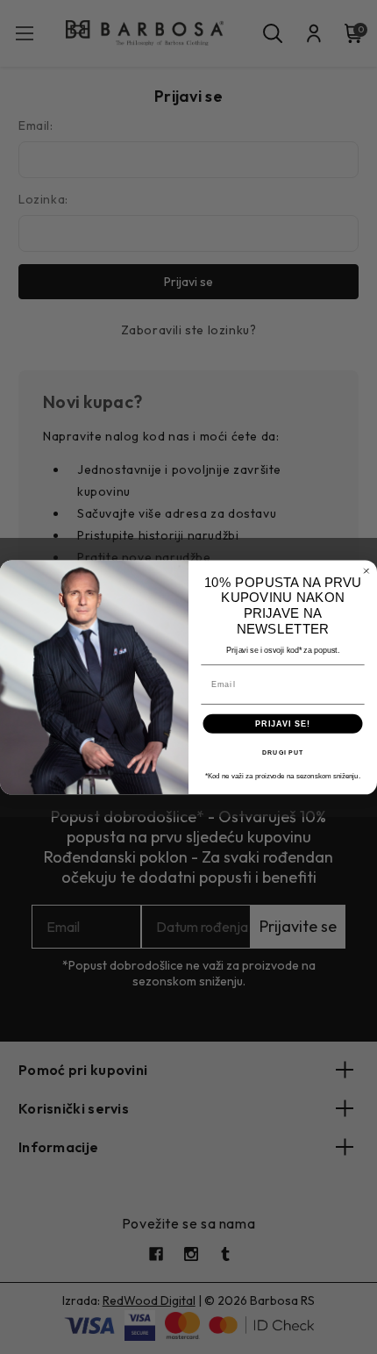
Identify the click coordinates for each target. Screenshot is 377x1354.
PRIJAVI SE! (282, 723)
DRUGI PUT (282, 752)
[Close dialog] (366, 571)
